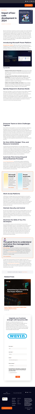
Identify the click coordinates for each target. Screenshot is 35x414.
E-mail (10, 357)
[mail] (29, 1)
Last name (10, 352)
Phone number (11, 363)
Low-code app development (8, 161)
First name (11, 346)
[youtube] (25, 1)
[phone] (30, 392)
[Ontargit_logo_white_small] (5, 4)
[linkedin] (27, 1)
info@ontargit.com (6, 393)
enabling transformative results (13, 263)
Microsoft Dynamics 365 (12, 251)
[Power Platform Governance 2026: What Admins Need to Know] (17, 292)
